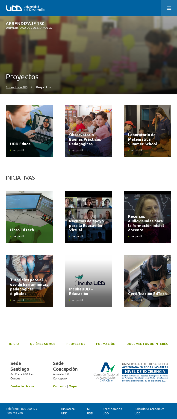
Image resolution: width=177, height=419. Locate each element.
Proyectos (75, 344)
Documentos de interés (147, 344)
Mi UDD (90, 411)
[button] (169, 8)
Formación (105, 344)
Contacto (17, 386)
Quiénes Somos (43, 344)
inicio (14, 344)
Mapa (30, 386)
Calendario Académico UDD (150, 411)
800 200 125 (29, 408)
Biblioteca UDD (68, 411)
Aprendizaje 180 (29, 25)
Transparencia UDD (112, 411)
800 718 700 (15, 413)
